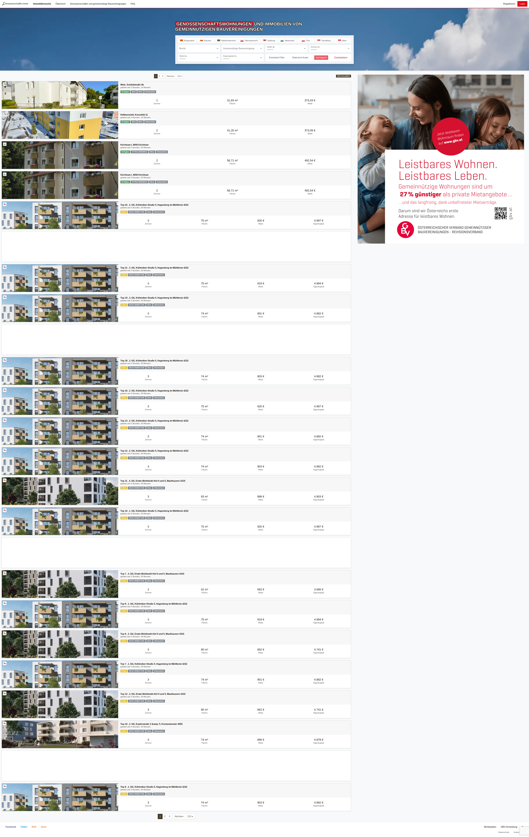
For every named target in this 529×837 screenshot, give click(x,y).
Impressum (518, 832)
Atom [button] (43, 827)
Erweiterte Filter (276, 57)
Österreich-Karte (300, 57)
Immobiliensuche (42, 4)
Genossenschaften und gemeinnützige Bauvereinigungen (98, 4)
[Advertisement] (176, 246)
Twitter (23, 827)
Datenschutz (503, 832)
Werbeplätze (490, 827)
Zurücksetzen (340, 57)
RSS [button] (34, 827)
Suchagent (321, 57)
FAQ (133, 4)
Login (522, 4)
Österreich (61, 4)
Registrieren (509, 4)
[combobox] (199, 49)
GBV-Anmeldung (509, 827)
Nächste (171, 76)
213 (179, 76)
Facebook (11, 827)
